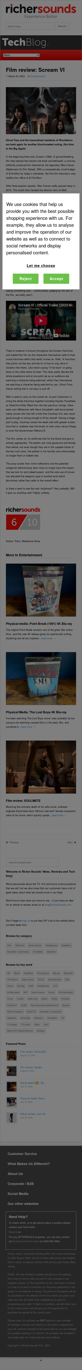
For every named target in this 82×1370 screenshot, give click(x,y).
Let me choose (41, 265)
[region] (41, 241)
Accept (56, 278)
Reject (25, 278)
